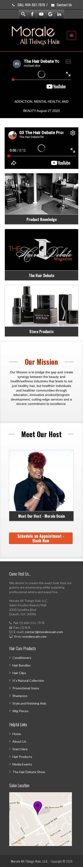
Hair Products (22, 757)
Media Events (22, 764)
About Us (19, 741)
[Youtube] (41, 14)
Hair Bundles (21, 665)
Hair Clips (19, 673)
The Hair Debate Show (28, 772)
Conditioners (21, 658)
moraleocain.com (35, 636)
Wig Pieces (20, 711)
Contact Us (64, 4)
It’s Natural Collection (28, 680)
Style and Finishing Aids (29, 703)
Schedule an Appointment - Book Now (40, 538)
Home (16, 734)
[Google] (50, 14)
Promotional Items (25, 688)
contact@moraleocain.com (44, 632)
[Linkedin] (59, 14)
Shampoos (19, 696)
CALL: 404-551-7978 (31, 4)
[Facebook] (32, 14)
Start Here (20, 749)
